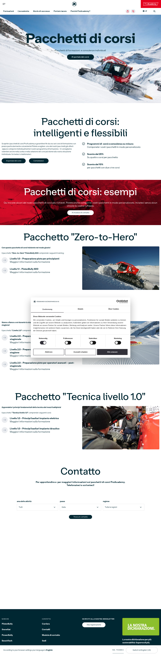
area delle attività (24, 501)
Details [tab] (80, 309)
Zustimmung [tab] (47, 309)
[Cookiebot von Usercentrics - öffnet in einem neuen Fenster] (118, 301)
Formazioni (8, 11)
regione (106, 501)
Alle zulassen (112, 352)
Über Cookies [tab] (113, 309)
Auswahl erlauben (80, 352)
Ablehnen (48, 352)
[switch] (68, 342)
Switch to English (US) (142, 650)
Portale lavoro (60, 11)
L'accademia (23, 11)
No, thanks (118, 650)
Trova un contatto (80, 517)
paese (62, 501)
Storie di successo (41, 11)
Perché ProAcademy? (80, 11)
